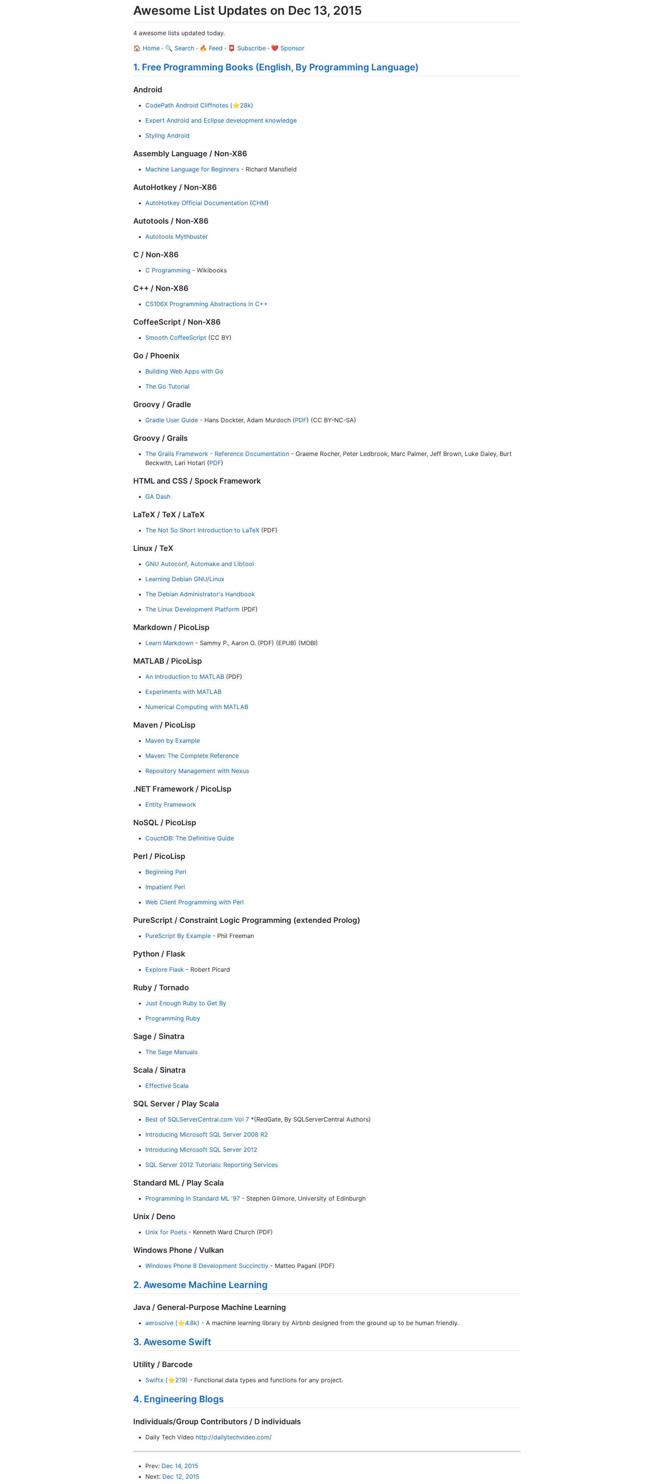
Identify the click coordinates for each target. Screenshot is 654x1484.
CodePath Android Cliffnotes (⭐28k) (199, 105)
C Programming (167, 270)
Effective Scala (166, 1085)
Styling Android (167, 135)
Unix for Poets (166, 1232)
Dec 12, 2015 (180, 1476)
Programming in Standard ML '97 (192, 1198)
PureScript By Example (178, 936)
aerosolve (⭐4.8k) (172, 1323)
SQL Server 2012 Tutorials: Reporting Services (211, 1164)
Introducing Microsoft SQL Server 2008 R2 (206, 1134)
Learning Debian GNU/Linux (184, 579)
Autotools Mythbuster (176, 236)
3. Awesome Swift (172, 1341)
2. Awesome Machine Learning (200, 1284)
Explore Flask (164, 969)
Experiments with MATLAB (183, 691)
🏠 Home (146, 48)
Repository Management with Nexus (197, 771)
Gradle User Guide (171, 420)
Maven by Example (172, 740)
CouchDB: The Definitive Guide (189, 838)
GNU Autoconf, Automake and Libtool (199, 564)
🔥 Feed (211, 48)
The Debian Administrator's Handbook (200, 594)
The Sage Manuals (171, 1052)
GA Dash (157, 496)
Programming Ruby (172, 1018)
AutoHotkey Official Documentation (196, 203)
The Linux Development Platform (192, 609)
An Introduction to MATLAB (184, 676)
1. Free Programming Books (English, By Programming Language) (276, 67)
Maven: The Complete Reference (192, 755)
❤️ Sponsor (287, 48)
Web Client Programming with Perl (194, 902)
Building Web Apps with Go (184, 371)
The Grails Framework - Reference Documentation (217, 453)
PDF (301, 420)
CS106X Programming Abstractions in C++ (206, 304)
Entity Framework (170, 804)
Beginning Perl (165, 872)
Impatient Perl (165, 887)
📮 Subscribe (247, 48)
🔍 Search (179, 48)
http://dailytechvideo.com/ (234, 1437)
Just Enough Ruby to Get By (185, 1003)
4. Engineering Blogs (178, 1399)
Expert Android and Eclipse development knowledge (221, 120)
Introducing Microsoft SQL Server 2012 (201, 1149)
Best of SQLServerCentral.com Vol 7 (197, 1119)
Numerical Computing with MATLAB (196, 707)
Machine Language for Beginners (192, 169)
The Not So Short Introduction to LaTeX (202, 530)
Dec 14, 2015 (180, 1466)
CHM (259, 203)
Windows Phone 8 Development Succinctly (206, 1265)
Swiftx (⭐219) (166, 1380)
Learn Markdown (169, 643)
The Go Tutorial (167, 386)
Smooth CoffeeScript (175, 337)
